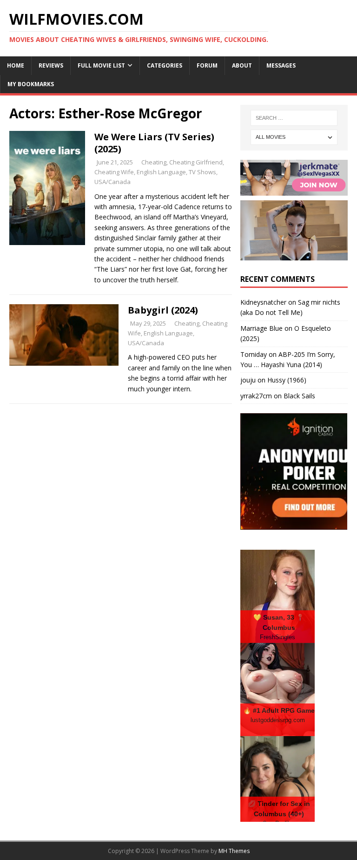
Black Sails (299, 395)
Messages (281, 65)
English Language (161, 172)
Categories (164, 65)
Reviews (51, 65)
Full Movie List (101, 65)
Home (15, 65)
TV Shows (202, 172)
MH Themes (234, 851)
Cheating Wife (114, 172)
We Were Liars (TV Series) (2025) (154, 142)
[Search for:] (294, 118)
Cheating (153, 162)
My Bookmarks (30, 84)
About (242, 65)
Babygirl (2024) (163, 310)
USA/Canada (112, 181)
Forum (207, 65)
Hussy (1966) (286, 379)
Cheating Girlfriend (196, 162)
